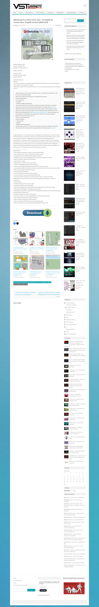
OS (66, 326)
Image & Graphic (40, 12)
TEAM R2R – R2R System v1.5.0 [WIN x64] (76, 554)
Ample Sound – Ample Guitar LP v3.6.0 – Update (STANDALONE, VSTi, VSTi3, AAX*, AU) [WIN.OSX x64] (49, 294)
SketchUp (16, 284)
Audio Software (68, 314)
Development (60, 12)
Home (14, 12)
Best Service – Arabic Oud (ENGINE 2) (76, 519)
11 (67, 477)
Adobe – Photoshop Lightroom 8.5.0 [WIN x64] (80, 186)
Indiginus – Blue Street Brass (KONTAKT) (76, 517)
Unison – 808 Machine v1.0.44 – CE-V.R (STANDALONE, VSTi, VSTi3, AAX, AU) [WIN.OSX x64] (77, 350)
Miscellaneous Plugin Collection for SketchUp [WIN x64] (20, 249)
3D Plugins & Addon (70, 307)
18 (67, 479)
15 (79, 477)
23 (83, 479)
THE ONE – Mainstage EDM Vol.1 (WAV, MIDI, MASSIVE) (80, 268)
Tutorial (81, 12)
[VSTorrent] (27, 8)
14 (76, 477)
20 (73, 479)
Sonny (65, 554)
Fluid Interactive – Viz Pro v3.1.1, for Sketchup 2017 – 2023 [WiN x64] (35, 273)
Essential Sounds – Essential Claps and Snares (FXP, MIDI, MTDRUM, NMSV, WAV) (77, 457)
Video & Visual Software (70, 334)
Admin (16, 25)
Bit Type (67, 317)
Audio (20, 12)
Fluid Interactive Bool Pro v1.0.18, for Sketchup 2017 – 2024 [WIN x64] (52, 249)
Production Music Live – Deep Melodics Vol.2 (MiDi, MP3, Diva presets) (76, 385)
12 (70, 477)
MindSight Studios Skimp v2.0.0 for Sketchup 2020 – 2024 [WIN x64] (36, 249)
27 (73, 481)
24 (64, 481)
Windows (46, 282)
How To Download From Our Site (20, 585)
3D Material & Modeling (71, 304)
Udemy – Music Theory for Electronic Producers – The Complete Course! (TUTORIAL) (80, 284)
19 (70, 479)
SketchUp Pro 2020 (23, 284)
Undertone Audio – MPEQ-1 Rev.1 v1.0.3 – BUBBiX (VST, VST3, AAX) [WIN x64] (77, 355)
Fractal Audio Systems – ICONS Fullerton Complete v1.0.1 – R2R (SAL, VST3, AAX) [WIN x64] (74, 505)
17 (64, 479)
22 (79, 479)
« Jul (65, 484)
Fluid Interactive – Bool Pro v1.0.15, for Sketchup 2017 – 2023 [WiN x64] (19, 273)
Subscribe (43, 590)
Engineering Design (28, 282)
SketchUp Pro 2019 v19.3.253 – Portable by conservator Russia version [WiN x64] (53, 273)
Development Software (70, 319)
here (17, 88)
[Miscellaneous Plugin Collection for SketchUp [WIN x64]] (20, 238)
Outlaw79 (66, 558)
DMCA (14, 582)
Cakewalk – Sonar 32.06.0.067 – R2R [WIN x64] (80, 227)
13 (73, 477)
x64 (50, 282)
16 (83, 477)
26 (70, 481)
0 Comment (58, 25)
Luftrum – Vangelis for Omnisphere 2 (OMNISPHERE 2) (80, 172)
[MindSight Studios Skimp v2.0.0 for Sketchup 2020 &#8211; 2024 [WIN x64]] (36, 238)
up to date (53, 107)
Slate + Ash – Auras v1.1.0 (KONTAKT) (76, 497)
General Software (71, 12)
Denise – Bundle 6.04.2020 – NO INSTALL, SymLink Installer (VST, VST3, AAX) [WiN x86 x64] (80, 132)
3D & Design (50, 12)
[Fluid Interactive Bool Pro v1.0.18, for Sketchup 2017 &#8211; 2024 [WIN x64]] (53, 238)
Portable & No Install (38, 282)
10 (64, 477)
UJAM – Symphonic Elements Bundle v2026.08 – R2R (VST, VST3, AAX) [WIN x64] (77, 361)
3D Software (69, 309)
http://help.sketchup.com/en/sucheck (38, 112)
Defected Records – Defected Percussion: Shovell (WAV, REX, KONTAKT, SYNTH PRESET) (80, 146)
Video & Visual (29, 12)
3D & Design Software (18, 282)
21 (76, 479)
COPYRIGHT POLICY (17, 580)
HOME (14, 578)
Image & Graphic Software (71, 324)
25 (67, 481)
